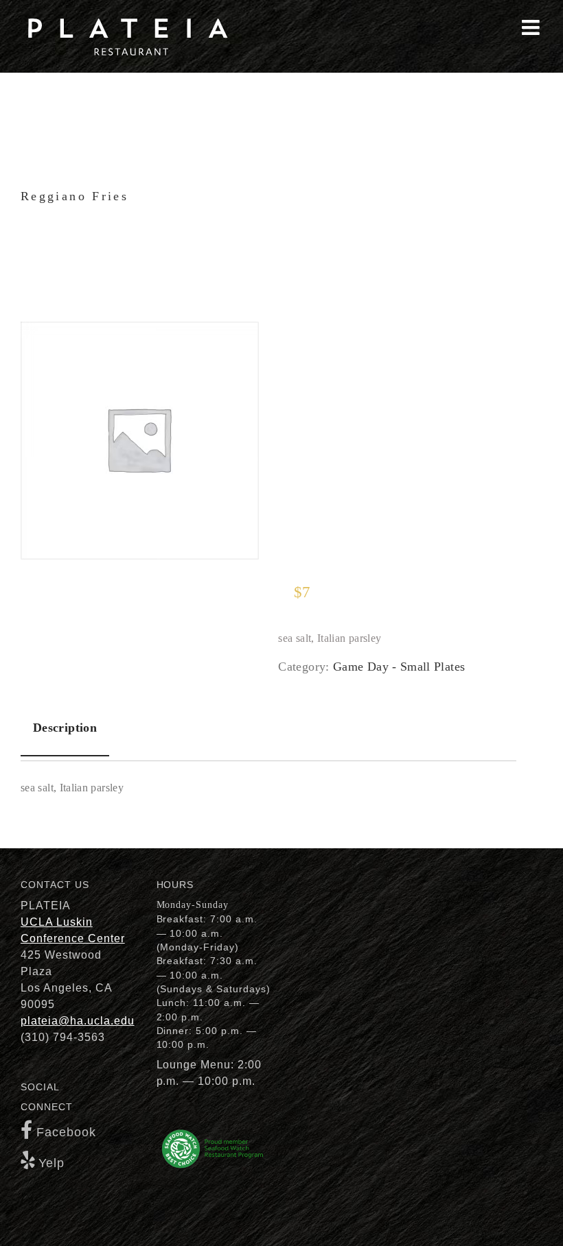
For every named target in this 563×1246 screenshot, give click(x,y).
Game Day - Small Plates (399, 666)
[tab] (65, 728)
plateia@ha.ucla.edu (78, 1021)
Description (65, 727)
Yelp (51, 1163)
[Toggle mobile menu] (532, 27)
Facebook (66, 1132)
